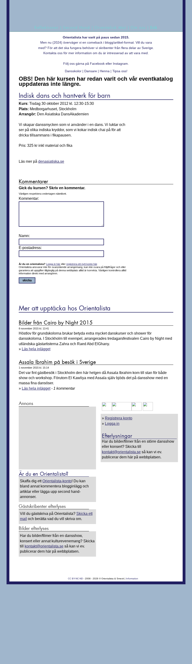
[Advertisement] (57, 437)
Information (132, 578)
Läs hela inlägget (36, 349)
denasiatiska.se (51, 161)
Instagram (120, 63)
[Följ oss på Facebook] (107, 409)
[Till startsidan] (94, 12)
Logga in (112, 424)
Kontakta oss (53, 53)
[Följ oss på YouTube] (122, 409)
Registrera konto (118, 418)
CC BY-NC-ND (75, 578)
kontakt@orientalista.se (121, 452)
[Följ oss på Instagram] (147, 409)
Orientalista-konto (57, 481)
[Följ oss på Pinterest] (137, 409)
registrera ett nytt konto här (81, 264)
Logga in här (53, 264)
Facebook (97, 63)
